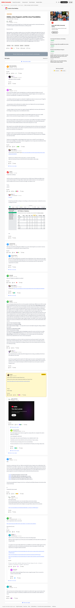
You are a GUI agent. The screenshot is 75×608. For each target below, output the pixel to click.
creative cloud (17, 45)
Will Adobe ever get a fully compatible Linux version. (59, 44)
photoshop (8, 45)
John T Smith (13, 149)
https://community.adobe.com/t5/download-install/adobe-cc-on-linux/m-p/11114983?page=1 (23, 507)
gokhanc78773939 (14, 398)
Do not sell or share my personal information (44, 606)
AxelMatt (12, 534)
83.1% (10, 478)
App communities (6, 5)
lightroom (21, 45)
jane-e (12, 194)
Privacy (29, 606)
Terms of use (25, 606)
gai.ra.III (10, 21)
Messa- (10, 89)
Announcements (25, 2)
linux (12, 45)
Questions (52, 42)
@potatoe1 (10, 197)
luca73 (10, 517)
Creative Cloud (27, 45)
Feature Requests (32, 2)
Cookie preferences (34, 606)
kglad (12, 76)
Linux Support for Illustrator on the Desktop (58, 38)
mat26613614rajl (12, 243)
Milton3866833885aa (13, 65)
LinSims (12, 350)
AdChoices (54, 606)
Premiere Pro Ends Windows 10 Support (57, 49)
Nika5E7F (10, 301)
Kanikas (11, 374)
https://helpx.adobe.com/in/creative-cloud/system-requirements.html (18, 381)
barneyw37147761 (16, 429)
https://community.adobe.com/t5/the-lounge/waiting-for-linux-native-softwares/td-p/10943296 (29, 288)
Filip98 (10, 586)
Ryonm (10, 458)
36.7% (10, 476)
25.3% (10, 474)
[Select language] (59, 2)
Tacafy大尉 (13, 496)
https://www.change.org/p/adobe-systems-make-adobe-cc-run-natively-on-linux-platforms (21, 523)
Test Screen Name (14, 255)
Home (2, 5)
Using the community (19, 606)
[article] (26, 69)
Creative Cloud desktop (13, 5)
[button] (64, 2)
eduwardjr (11, 275)
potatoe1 (10, 171)
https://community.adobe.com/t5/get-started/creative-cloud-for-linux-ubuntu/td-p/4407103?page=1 (24, 554)
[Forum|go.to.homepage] (6, 2)
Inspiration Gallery (39, 2)
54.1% (10, 477)
